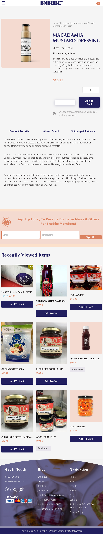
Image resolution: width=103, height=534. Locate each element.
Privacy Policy (76, 512)
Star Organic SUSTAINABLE (51, 508)
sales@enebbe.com (15, 481)
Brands (73, 485)
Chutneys (42, 476)
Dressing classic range (71, 23)
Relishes (41, 485)
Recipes (74, 490)
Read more (77, 369)
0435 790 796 (12, 476)
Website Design (57, 530)
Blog (72, 495)
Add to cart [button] (17, 304)
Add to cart (89, 102)
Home (55, 23)
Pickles (40, 481)
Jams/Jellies (43, 490)
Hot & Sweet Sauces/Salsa (50, 495)
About (73, 481)
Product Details (19, 131)
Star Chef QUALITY (46, 499)
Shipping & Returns (83, 131)
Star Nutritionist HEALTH (49, 504)
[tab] (19, 131)
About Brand (51, 131)
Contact (73, 499)
